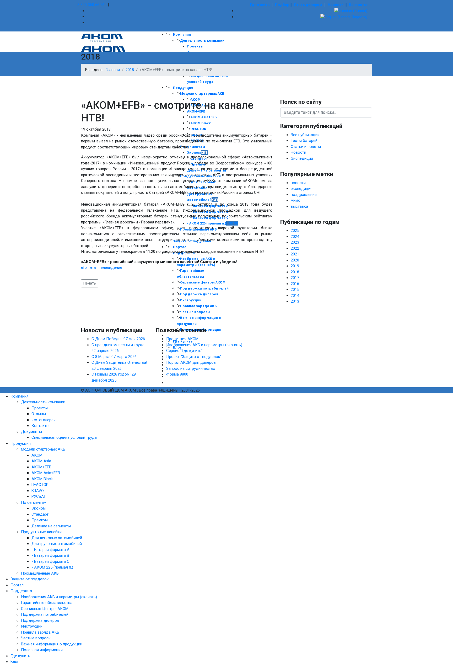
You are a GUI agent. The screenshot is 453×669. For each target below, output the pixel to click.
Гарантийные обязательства (46, 602)
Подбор (282, 5)
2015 (295, 289)
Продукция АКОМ (182, 338)
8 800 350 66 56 (91, 4)
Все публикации (305, 134)
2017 (295, 277)
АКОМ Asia (41, 461)
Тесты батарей (304, 140)
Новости (335, 5)
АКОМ (36, 455)
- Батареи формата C (50, 561)
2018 (295, 272)
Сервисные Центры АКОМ (44, 608)
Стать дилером (308, 5)
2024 (295, 236)
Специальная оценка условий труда (64, 437)
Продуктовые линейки (41, 531)
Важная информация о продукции (51, 644)
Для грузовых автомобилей (56, 543)
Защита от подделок (29, 579)
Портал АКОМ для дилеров (191, 362)
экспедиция (301, 188)
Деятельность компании (202, 40)
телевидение (110, 267)
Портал (17, 585)
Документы (31, 431)
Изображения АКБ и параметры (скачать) (204, 344)
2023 (295, 242)
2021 (295, 254)
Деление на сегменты (51, 526)
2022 (295, 248)
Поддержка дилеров (40, 620)
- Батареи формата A (50, 549)
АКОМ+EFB (41, 467)
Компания (182, 34)
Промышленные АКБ (40, 573)
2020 (295, 260)
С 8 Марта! (114, 356)
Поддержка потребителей (44, 614)
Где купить (259, 5)
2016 (295, 283)
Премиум (39, 520)
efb (84, 267)
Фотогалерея (43, 420)
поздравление (304, 194)
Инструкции (31, 626)
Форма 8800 (177, 374)
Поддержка (21, 590)
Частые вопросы (195, 311)
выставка (299, 206)
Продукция (183, 87)
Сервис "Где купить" (184, 350)
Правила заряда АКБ (40, 632)
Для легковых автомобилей (56, 538)
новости (298, 182)
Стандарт (39, 514)
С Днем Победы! (118, 338)
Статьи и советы (306, 146)
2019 (295, 266)
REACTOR (39, 484)
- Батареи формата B (50, 555)
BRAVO (37, 490)
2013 (295, 301)
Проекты (195, 46)
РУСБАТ (38, 496)
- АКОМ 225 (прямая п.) (52, 567)
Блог (14, 661)
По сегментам (33, 502)
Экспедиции (302, 158)
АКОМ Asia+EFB (45, 472)
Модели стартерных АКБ (43, 449)
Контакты (358, 5)
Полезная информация (42, 649)
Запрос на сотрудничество (190, 368)
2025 (295, 230)
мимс (295, 200)
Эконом (38, 508)
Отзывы (38, 413)
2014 (295, 295)
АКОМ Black (42, 479)
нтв (93, 267)
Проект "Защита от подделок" (194, 356)
